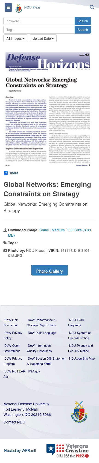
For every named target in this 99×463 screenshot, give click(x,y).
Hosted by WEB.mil (20, 450)
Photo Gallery (49, 271)
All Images (14, 38)
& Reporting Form (39, 363)
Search (83, 21)
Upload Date (42, 38)
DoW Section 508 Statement (47, 358)
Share (13, 173)
